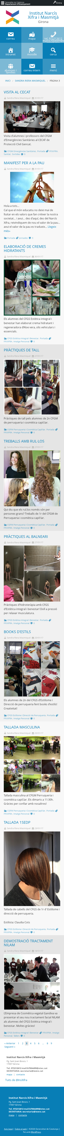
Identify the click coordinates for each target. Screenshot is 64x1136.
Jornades (23, 237)
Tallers (17, 1035)
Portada (41, 151)
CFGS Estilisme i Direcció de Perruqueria (26, 715)
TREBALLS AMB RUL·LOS (24, 441)
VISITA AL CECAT (17, 92)
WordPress (36, 1132)
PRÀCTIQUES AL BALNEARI (26, 536)
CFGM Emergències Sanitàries (21, 151)
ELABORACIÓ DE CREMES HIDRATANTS (25, 248)
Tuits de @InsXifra (16, 1080)
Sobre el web (21, 1129)
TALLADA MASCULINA (22, 727)
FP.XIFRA (53, 151)
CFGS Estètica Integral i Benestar (23, 338)
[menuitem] (15, 3)
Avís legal (8, 1129)
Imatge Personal (21, 341)
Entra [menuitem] (59, 2)
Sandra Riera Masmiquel (30, 80)
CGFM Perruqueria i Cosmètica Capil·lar (26, 429)
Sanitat (7, 154)
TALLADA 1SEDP (17, 822)
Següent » (9, 1046)
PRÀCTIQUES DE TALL (21, 350)
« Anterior (9, 1043)
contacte (20, 1074)
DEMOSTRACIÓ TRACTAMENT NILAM (28, 943)
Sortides (16, 154)
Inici (8, 80)
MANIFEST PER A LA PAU (24, 162)
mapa (9, 1074)
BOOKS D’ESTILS (17, 631)
